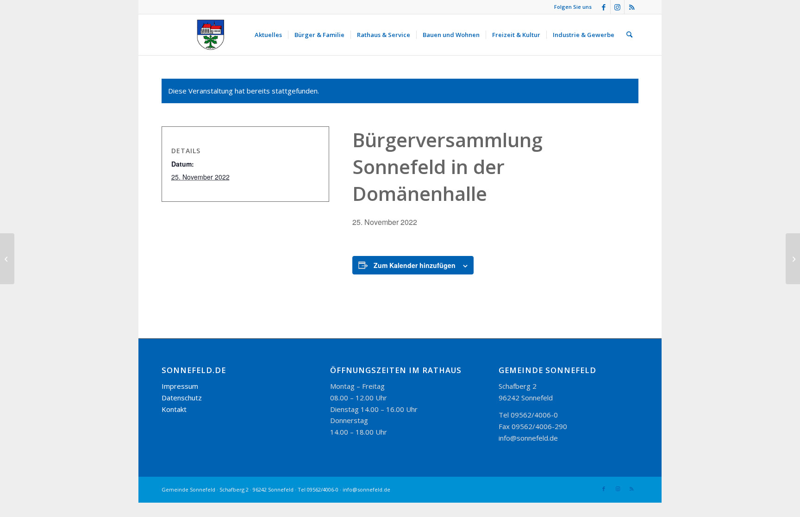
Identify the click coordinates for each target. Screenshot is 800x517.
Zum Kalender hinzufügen (415, 265)
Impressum (180, 386)
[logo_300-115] (215, 34)
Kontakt (174, 409)
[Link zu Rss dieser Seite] (631, 7)
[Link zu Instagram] (617, 7)
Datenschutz (182, 397)
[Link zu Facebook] (603, 7)
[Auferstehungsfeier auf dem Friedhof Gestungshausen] (7, 258)
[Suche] (629, 34)
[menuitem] (268, 34)
